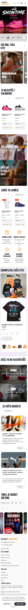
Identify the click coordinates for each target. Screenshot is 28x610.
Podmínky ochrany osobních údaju (9, 565)
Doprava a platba (5, 555)
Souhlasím (20, 604)
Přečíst (20, 448)
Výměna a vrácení (5, 557)
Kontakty (3, 572)
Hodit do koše (6, 338)
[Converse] (19, 37)
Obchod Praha (4, 575)
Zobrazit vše (19, 98)
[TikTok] (12, 503)
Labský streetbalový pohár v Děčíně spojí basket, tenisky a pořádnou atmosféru (13, 472)
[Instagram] (20, 503)
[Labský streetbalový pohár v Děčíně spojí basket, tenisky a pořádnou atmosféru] (13, 460)
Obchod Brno (4, 577)
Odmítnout (7, 604)
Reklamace (4, 560)
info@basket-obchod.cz (9, 542)
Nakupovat (5, 157)
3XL (17, 333)
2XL (12, 333)
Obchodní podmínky (6, 563)
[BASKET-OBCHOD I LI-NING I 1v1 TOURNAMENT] (13, 423)
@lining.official (11, 443)
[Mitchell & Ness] (13, 37)
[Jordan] (8, 37)
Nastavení (13, 606)
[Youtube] (16, 503)
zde (24, 600)
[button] (14, 29)
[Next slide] (24, 37)
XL (7, 333)
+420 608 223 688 (7, 544)
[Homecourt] (3, 37)
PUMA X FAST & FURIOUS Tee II (12, 326)
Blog (2, 580)
